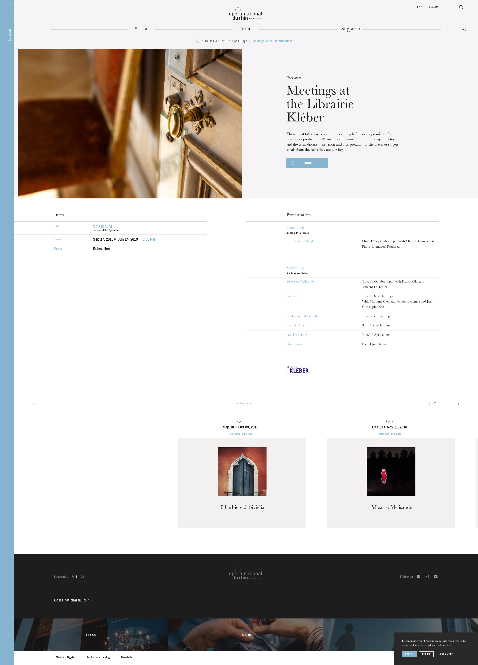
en (418, 7)
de (82, 576)
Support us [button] (352, 29)
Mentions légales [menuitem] (65, 657)
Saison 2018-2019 (216, 41)
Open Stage (239, 41)
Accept (409, 654)
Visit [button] (245, 29)
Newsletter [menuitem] (127, 657)
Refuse (426, 654)
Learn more (446, 654)
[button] (461, 7)
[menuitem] (419, 7)
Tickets (433, 7)
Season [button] (142, 29)
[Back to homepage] (246, 13)
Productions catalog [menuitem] (98, 657)
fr (73, 576)
